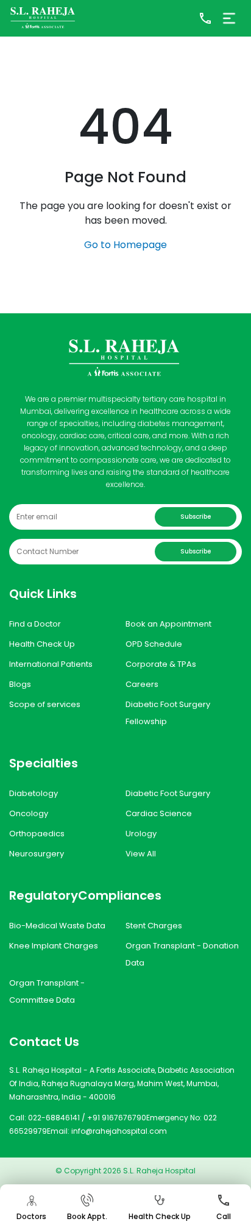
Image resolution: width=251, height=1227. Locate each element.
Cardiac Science (158, 813)
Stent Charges (153, 925)
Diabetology (33, 793)
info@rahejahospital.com (119, 1131)
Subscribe (195, 516)
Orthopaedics (37, 833)
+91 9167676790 (116, 1117)
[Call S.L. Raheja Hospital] (205, 18)
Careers (141, 684)
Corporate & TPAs (160, 664)
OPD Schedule (153, 644)
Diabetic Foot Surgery (167, 793)
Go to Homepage (125, 245)
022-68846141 (54, 1117)
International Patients (51, 664)
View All (140, 853)
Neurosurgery (36, 853)
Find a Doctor (35, 624)
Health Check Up (42, 644)
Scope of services (44, 704)
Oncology (28, 813)
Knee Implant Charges (53, 945)
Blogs (20, 684)
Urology (141, 833)
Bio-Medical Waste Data (57, 925)
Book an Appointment (168, 624)
